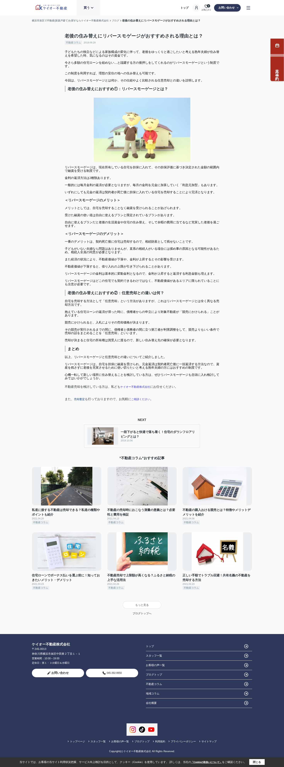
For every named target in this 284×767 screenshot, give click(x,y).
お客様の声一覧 (155, 665)
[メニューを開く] (248, 8)
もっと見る (142, 604)
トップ (184, 7)
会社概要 (151, 702)
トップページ (77, 741)
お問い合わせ (227, 7)
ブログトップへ (142, 613)
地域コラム (152, 693)
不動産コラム (73, 42)
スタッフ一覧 (154, 655)
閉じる (257, 762)
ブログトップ (154, 674)
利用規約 (160, 741)
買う (87, 7)
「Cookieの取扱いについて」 (206, 762)
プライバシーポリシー (183, 741)
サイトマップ (209, 741)
